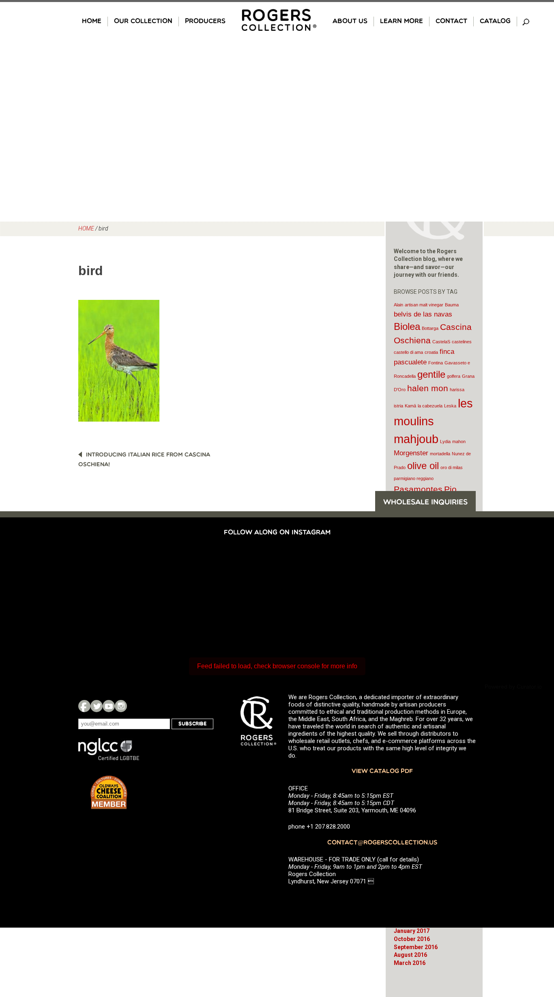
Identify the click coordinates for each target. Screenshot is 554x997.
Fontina (435, 362)
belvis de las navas (423, 314)
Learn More (401, 21)
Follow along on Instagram (277, 533)
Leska (450, 405)
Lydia (445, 441)
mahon (459, 441)
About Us (350, 21)
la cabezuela (430, 405)
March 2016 (409, 963)
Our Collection (143, 21)
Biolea (407, 326)
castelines (462, 341)
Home (91, 21)
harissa (457, 389)
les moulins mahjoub (433, 421)
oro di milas (451, 467)
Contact (451, 21)
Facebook (84, 706)
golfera (453, 376)
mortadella (440, 453)
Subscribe (192, 723)
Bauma (452, 304)
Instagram (121, 706)
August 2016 (410, 955)
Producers (205, 21)
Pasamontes (418, 489)
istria (398, 405)
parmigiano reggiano (414, 478)
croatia (431, 352)
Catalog (495, 21)
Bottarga (430, 328)
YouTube (109, 706)
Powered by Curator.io (513, 686)
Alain (398, 304)
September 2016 (416, 947)
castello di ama (408, 352)
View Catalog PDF (382, 772)
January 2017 (411, 931)
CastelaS (441, 341)
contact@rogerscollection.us (382, 843)
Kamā (410, 405)
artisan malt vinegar (424, 304)
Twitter (96, 706)
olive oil (423, 465)
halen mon (427, 388)
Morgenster (411, 453)
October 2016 (412, 939)
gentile (431, 374)
